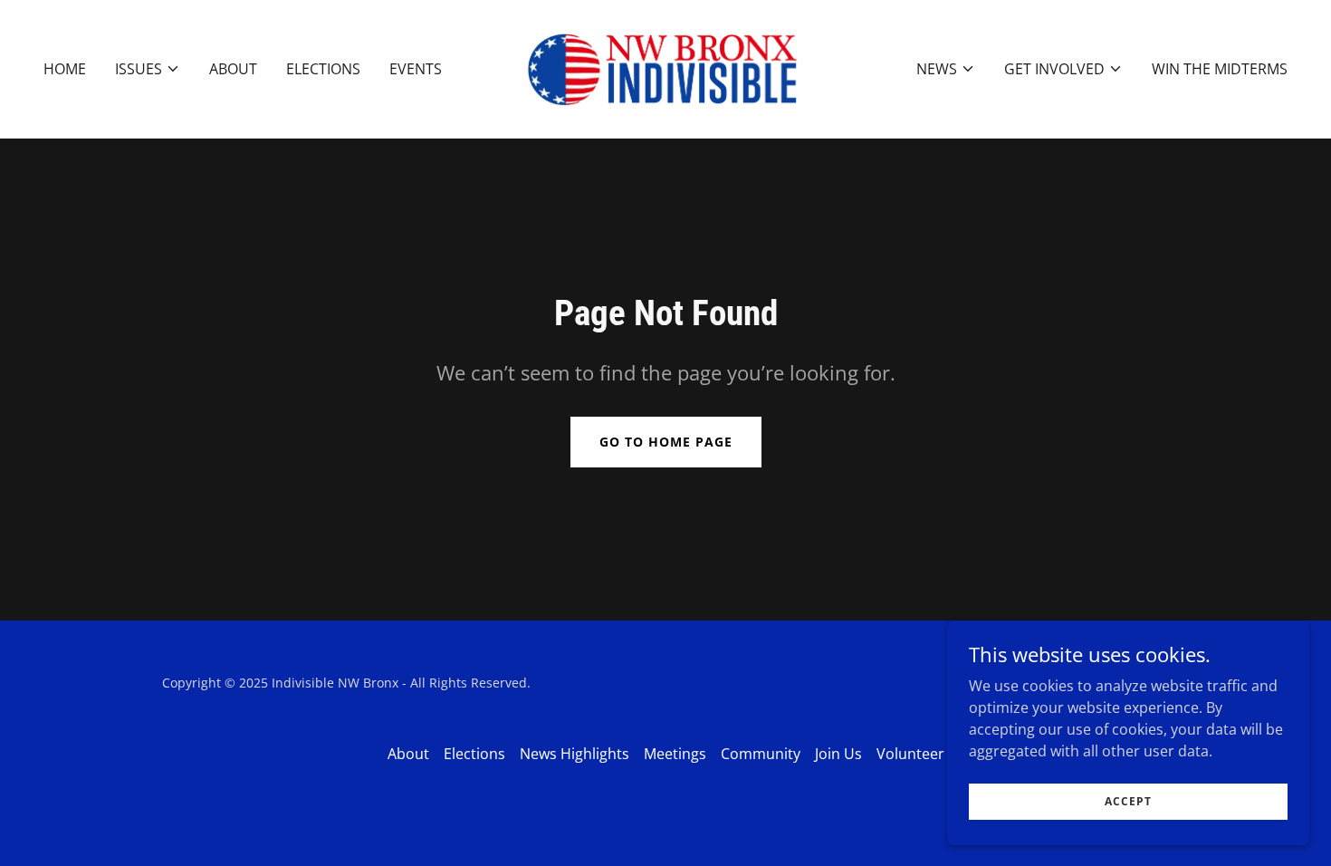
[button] (147, 69)
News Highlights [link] (574, 754)
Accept (1128, 801)
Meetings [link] (675, 754)
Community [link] (760, 754)
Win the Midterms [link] (1220, 69)
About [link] (233, 69)
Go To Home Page (666, 441)
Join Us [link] (838, 754)
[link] (665, 67)
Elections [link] (323, 69)
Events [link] (415, 69)
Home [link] (64, 69)
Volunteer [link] (910, 754)
